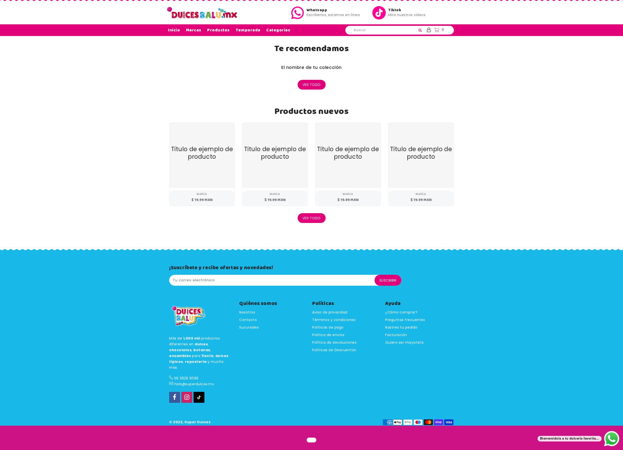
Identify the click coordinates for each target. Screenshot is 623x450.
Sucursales (249, 327)
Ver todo (311, 84)
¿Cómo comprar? (401, 312)
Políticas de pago (328, 327)
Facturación (396, 334)
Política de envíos (328, 334)
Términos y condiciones (334, 319)
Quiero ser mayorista (404, 342)
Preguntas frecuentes (405, 319)
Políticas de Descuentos (334, 350)
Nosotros (247, 312)
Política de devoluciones (334, 342)
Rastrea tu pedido (401, 327)
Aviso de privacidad (330, 312)
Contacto (248, 319)
